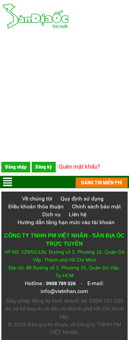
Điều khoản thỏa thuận (36, 206)
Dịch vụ (51, 214)
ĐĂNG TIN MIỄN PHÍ (101, 183)
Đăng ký (43, 167)
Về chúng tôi (37, 198)
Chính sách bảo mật (96, 206)
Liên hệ (77, 214)
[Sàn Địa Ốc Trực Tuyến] (64, 16)
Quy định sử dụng (82, 198)
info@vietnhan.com (64, 291)
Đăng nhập (15, 167)
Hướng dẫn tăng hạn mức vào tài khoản (66, 222)
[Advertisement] (64, 97)
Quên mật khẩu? (79, 166)
